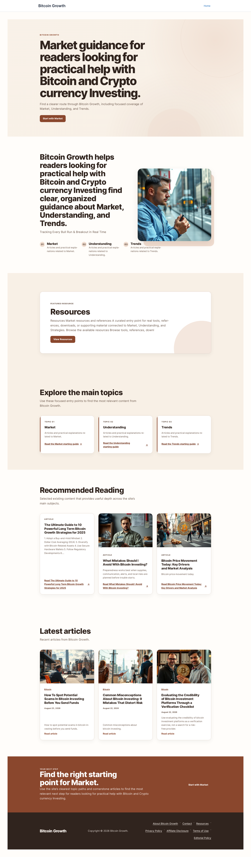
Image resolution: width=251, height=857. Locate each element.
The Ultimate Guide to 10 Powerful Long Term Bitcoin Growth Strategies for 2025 (65, 528)
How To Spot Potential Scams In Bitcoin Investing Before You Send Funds (64, 699)
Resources (202, 823)
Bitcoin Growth (52, 5)
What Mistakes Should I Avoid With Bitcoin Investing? (125, 562)
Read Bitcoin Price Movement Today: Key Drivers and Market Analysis (181, 586)
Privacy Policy (153, 830)
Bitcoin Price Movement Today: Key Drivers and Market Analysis (179, 564)
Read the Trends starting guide (179, 444)
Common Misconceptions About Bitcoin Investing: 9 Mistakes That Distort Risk (123, 699)
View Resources (62, 339)
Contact (187, 823)
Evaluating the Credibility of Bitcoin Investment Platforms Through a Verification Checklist (180, 701)
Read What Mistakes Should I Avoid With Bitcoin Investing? (122, 586)
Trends (167, 427)
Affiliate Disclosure (178, 830)
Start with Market (53, 118)
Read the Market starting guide (62, 444)
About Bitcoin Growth (165, 823)
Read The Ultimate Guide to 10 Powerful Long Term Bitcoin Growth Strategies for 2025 (64, 584)
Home (207, 5)
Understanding (114, 427)
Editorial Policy (202, 837)
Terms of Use (201, 830)
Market (50, 427)
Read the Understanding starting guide (116, 445)
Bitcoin (47, 689)
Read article (50, 733)
